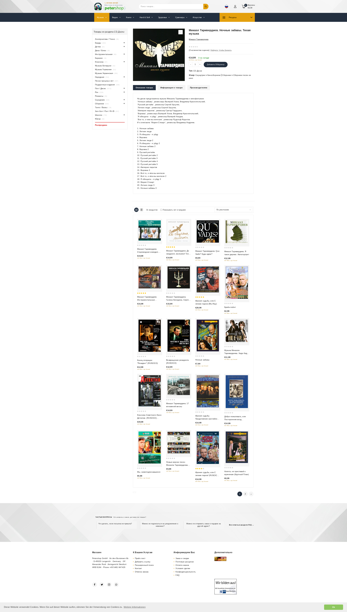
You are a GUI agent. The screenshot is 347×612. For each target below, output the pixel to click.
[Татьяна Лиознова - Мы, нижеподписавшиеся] (150, 448)
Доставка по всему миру (114, 5)
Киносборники (214, 75)
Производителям (198, 88)
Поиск (205, 6)
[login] (235, 6)
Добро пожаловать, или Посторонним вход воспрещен (235, 419)
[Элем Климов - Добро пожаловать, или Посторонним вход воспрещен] (237, 391)
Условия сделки (183, 568)
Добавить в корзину (215, 64)
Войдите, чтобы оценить (221, 50)
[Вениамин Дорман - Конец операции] (150, 336)
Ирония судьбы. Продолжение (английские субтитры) (207, 419)
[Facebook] (94, 584)
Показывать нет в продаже (174, 210)
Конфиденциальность (186, 572)
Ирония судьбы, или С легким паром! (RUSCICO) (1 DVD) (207, 475)
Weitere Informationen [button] (135, 607)
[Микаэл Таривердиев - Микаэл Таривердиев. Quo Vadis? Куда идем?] (208, 231)
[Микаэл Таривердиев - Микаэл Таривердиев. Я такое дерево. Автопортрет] (237, 231)
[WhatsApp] (116, 584)
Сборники (226, 75)
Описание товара (144, 88)
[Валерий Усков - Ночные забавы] (208, 335)
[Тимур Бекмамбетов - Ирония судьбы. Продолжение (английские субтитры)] (208, 391)
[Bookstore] (109, 6)
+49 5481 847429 (112, 3)
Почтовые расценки (185, 562)
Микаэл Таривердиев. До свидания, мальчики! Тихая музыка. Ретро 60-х (178, 254)
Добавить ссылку (142, 562)
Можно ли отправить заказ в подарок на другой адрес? (203, 525)
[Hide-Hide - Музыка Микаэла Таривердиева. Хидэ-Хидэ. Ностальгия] (237, 331)
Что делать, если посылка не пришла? (115, 524)
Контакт (138, 568)
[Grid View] (136, 210)
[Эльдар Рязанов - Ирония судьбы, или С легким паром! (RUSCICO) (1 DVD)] (208, 448)
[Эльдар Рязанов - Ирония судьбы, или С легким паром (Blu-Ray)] (208, 279)
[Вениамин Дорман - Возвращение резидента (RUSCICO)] (179, 336)
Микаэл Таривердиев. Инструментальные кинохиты (147, 300)
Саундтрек (200, 75)
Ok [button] (333, 607)
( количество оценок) (199, 50)
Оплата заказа (182, 565)
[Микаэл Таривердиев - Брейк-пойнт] (237, 282)
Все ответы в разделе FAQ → (241, 525)
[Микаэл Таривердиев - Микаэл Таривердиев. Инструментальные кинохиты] (150, 277)
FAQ (177, 575)
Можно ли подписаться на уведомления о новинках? (160, 525)
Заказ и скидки (182, 558)
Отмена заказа (142, 572)
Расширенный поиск (144, 565)
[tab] (144, 87)
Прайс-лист (140, 558)
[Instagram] (109, 584)
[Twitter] (101, 584)
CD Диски (197, 71)
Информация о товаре (171, 88)
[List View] (141, 210)
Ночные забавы (202, 360)
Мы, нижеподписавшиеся (148, 472)
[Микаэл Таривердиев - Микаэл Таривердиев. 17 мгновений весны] (179, 385)
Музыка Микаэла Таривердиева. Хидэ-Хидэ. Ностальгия (236, 353)
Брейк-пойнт (230, 307)
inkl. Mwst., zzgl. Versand (195, 60)
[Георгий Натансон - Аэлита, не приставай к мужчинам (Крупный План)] (237, 447)
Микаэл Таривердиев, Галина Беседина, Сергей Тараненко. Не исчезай (178, 300)
